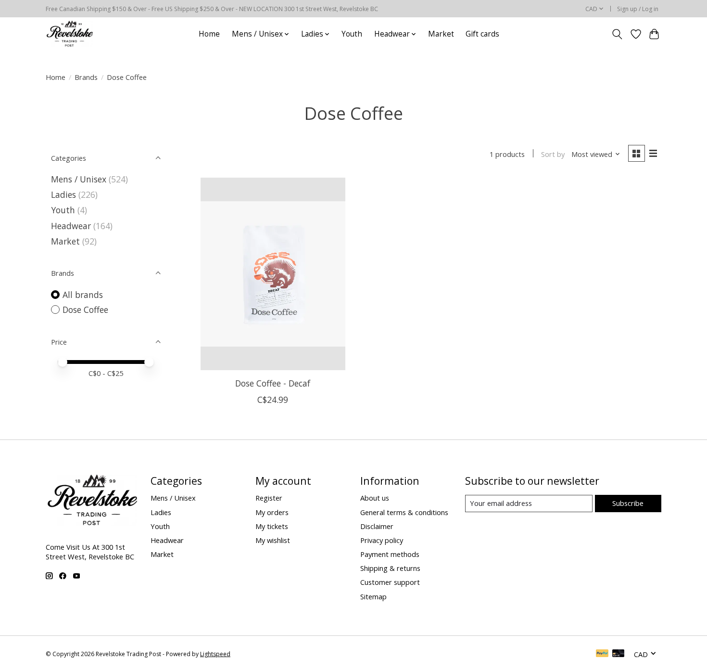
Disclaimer (376, 526)
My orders (272, 512)
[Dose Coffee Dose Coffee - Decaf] (273, 274)
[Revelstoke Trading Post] (69, 34)
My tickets (271, 526)
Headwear (71, 226)
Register (268, 498)
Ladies (63, 194)
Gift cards (482, 34)
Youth (351, 34)
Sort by (553, 154)
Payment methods (389, 554)
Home (209, 34)
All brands (83, 294)
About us (374, 498)
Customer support (390, 582)
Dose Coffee (85, 309)
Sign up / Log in (637, 9)
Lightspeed (215, 654)
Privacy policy (381, 540)
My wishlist (272, 540)
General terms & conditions (404, 512)
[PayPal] (602, 654)
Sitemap (373, 596)
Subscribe (628, 503)
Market (441, 34)
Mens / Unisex (78, 179)
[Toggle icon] (617, 34)
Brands (86, 77)
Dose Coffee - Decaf (272, 383)
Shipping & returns (390, 568)
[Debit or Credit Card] (618, 654)
